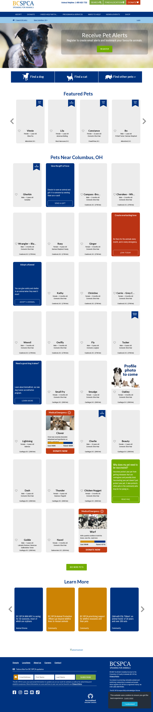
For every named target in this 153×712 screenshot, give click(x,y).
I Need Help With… (48, 14)
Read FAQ (125, 499)
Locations (26, 663)
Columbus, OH (40, 20)
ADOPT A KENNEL (27, 302)
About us (37, 663)
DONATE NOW (60, 451)
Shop (127, 14)
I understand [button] (130, 704)
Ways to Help (94, 14)
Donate (31, 14)
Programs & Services (73, 14)
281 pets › (21, 20)
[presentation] (12, 121)
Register (104, 49)
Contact (58, 663)
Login (138, 20)
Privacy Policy (77, 684)
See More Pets (76, 567)
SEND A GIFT (60, 203)
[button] (96, 2)
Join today (125, 252)
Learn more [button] (128, 698)
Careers (47, 663)
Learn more (27, 400)
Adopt (18, 14)
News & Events (113, 14)
